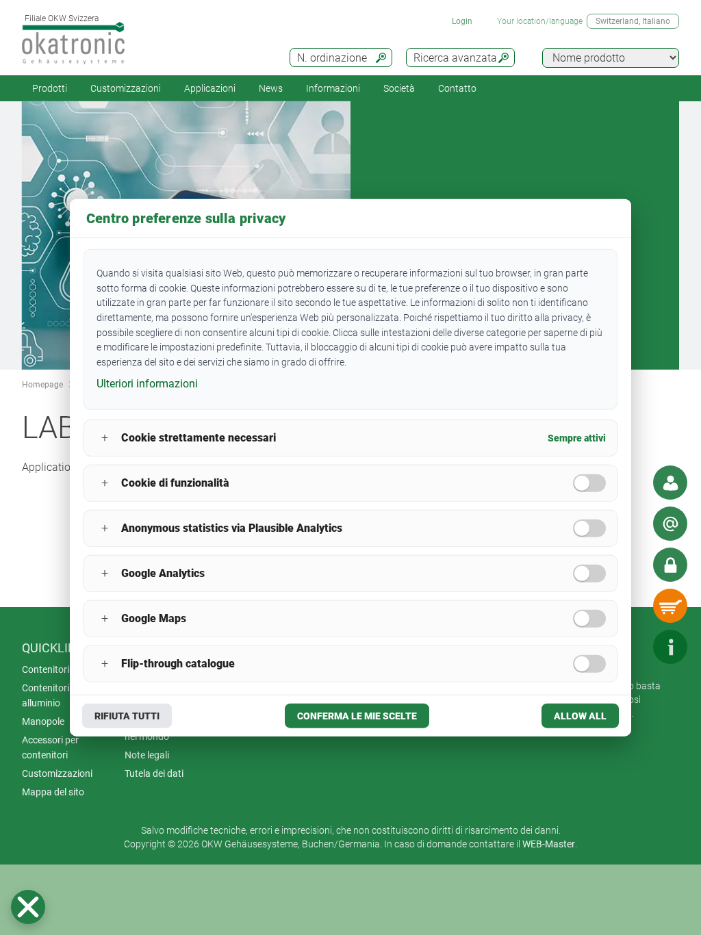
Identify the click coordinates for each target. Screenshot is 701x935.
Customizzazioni (125, 88)
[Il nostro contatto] (670, 482)
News (271, 88)
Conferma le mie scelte (357, 715)
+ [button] (104, 438)
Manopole (43, 721)
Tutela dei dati (154, 773)
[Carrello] (670, 606)
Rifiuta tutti (127, 715)
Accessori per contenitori (50, 747)
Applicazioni (209, 88)
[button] (28, 907)
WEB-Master (548, 843)
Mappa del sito (53, 791)
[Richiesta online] (670, 524)
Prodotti (49, 88)
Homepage (42, 384)
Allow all (580, 715)
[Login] (670, 565)
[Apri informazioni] (670, 647)
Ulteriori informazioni (147, 383)
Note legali (147, 755)
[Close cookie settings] (28, 907)
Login (462, 21)
